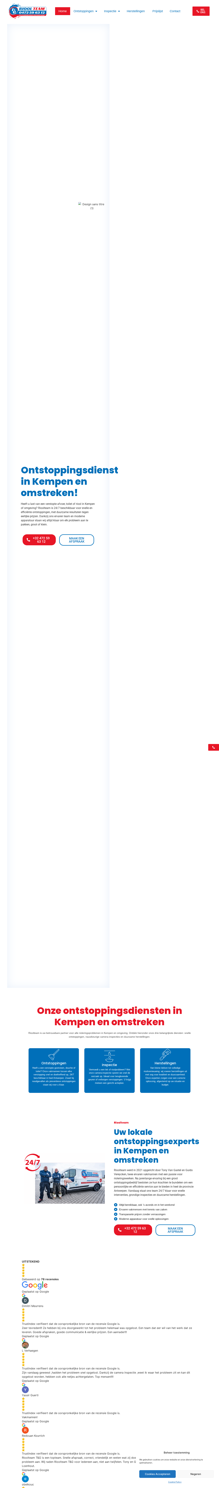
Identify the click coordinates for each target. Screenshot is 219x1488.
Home (63, 11)
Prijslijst (157, 11)
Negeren (195, 1474)
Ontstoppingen (84, 11)
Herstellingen (136, 11)
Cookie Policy (175, 1482)
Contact (175, 11)
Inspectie (110, 11)
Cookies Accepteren (157, 1474)
